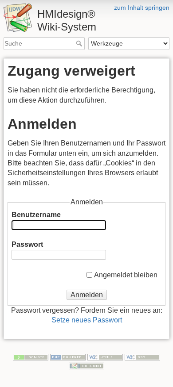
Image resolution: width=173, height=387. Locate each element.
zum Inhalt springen (141, 7)
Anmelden (87, 295)
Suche (80, 43)
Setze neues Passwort (86, 320)
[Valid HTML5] (105, 356)
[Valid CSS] (142, 356)
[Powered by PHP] (68, 356)
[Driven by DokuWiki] (86, 365)
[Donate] (30, 356)
